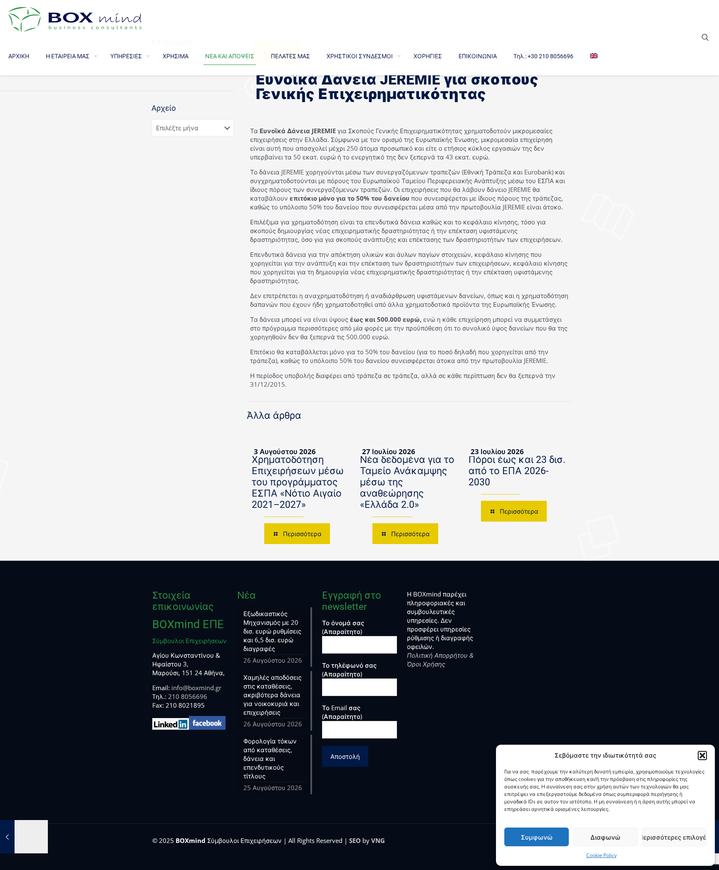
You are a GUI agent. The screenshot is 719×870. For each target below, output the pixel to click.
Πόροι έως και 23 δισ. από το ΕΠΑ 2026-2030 (517, 471)
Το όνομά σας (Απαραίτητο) (343, 627)
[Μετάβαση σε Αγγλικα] (594, 56)
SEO (355, 840)
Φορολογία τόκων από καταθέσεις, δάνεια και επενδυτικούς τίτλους (270, 758)
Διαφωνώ (605, 837)
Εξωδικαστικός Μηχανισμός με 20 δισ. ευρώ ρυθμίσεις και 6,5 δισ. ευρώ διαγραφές (272, 631)
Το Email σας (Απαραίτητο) (342, 712)
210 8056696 (187, 696)
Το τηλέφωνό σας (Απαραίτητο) (349, 669)
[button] (702, 755)
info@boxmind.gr (196, 688)
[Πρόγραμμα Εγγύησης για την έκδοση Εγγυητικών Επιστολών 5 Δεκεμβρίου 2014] (24, 836)
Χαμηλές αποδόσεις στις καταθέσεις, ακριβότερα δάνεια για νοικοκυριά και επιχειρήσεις (272, 694)
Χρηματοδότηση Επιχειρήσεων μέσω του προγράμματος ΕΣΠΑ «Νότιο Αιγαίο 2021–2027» (298, 482)
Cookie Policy (601, 855)
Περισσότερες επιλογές (674, 837)
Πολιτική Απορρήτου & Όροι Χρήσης (440, 659)
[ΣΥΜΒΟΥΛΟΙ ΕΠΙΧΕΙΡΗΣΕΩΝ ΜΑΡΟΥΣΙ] (74, 18)
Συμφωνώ (537, 837)
